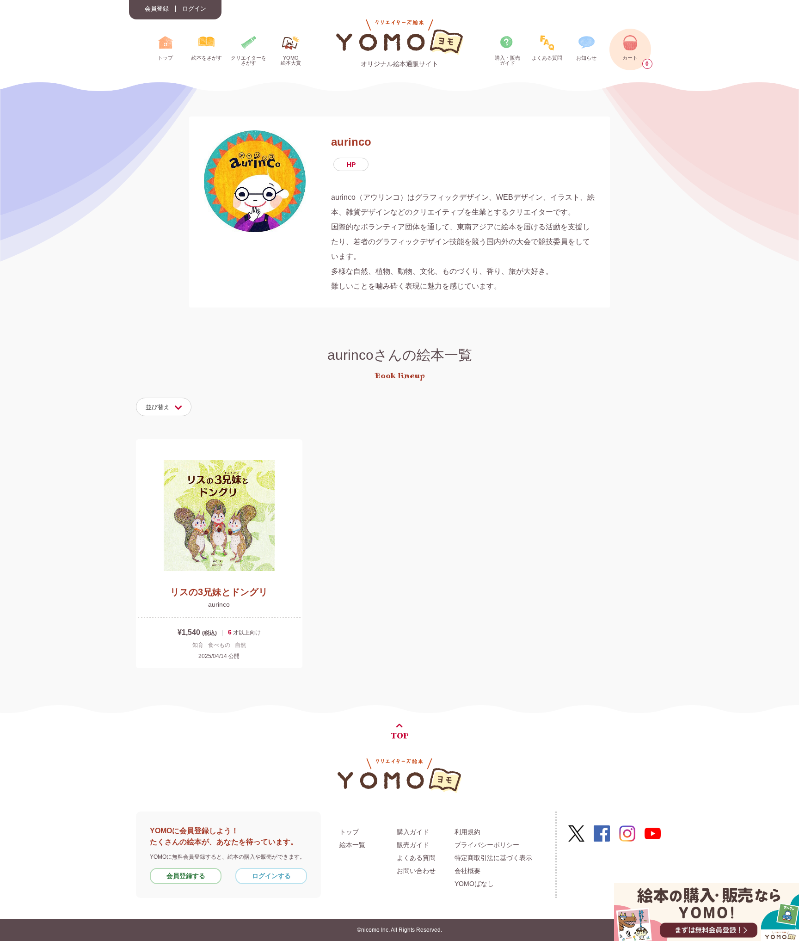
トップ (349, 832)
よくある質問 (416, 857)
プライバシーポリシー (487, 845)
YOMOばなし (474, 883)
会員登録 (157, 9)
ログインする (271, 875)
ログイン (194, 9)
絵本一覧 (352, 845)
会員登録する (185, 875)
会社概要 (467, 870)
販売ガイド (413, 845)
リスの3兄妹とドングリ (219, 592)
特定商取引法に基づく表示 (493, 857)
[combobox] (163, 407)
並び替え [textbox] (158, 407)
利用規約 (467, 832)
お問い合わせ (416, 870)
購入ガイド (413, 832)
